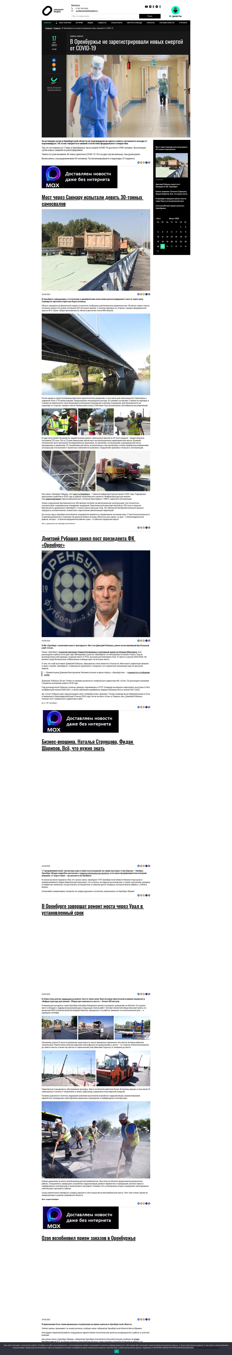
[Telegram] (54, 69)
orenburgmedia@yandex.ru (87, 11)
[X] (146, 162)
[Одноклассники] (53, 64)
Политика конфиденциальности (206, 1348)
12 (167, 237)
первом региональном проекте (94, 873)
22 (181, 241)
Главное (57, 28)
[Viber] (149, 162)
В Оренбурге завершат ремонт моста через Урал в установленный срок (93, 909)
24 (158, 246)
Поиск (150, 16)
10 (158, 237)
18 (162, 241)
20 (172, 241)
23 (185, 241)
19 (167, 241)
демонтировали (53, 499)
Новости (80, 36)
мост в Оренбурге (81, 494)
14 (176, 237)
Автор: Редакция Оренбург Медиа (54, 89)
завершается (68, 999)
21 (176, 241)
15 (181, 237)
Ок (117, 1351)
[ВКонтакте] (53, 60)
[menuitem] (48, 22)
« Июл (158, 218)
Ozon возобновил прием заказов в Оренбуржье (89, 1238)
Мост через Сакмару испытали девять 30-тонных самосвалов (92, 200)
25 (162, 246)
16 (185, 237)
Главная (48, 28)
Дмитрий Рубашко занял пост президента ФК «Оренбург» (88, 541)
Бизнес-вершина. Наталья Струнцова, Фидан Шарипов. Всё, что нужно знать (88, 745)
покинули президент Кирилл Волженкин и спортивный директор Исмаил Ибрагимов (98, 652)
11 (162, 237)
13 (172, 237)
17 (158, 241)
